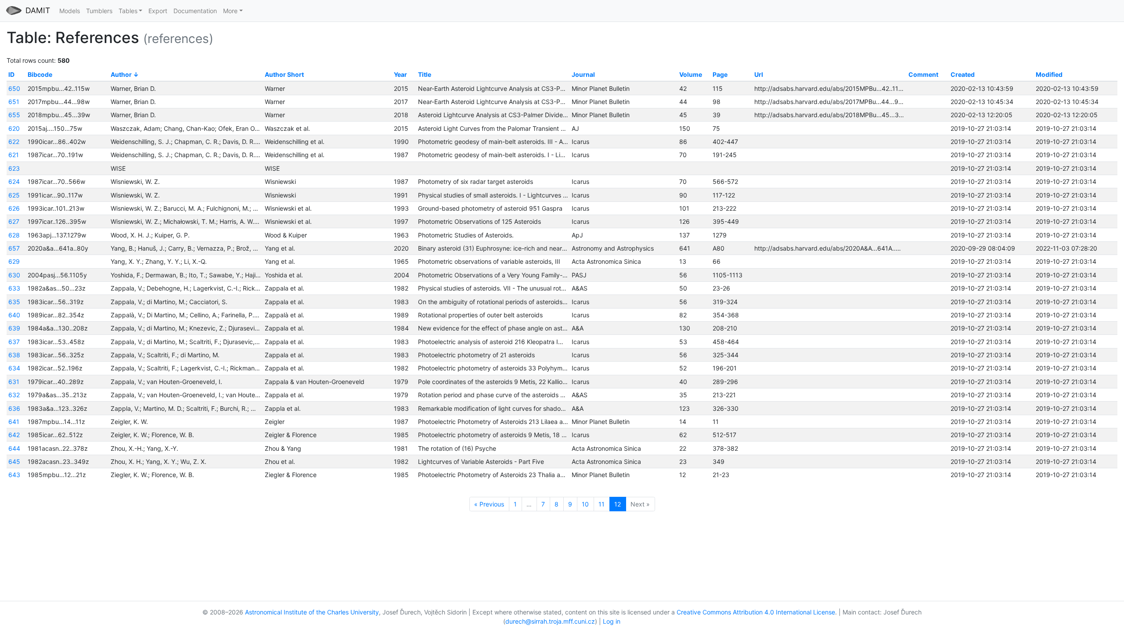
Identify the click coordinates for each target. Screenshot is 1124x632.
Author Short (284, 74)
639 (14, 328)
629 (14, 261)
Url (758, 74)
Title (424, 74)
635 (14, 301)
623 (14, 168)
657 (14, 248)
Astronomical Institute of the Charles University (312, 612)
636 (14, 408)
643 (14, 474)
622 (13, 141)
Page (720, 74)
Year (400, 74)
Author (121, 74)
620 (14, 128)
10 (585, 504)
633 (14, 288)
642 (14, 434)
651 (13, 101)
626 (14, 208)
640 (14, 315)
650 (14, 88)
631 (13, 381)
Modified (1049, 74)
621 (13, 154)
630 (14, 275)
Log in (611, 621)
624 (14, 181)
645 (14, 461)
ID (11, 74)
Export (157, 10)
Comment (923, 74)
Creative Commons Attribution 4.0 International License (756, 612)
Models (69, 10)
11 (601, 504)
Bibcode (40, 74)
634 (14, 368)
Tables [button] (128, 10)
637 (14, 341)
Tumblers (99, 10)
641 (13, 421)
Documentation (195, 10)
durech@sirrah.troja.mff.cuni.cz (550, 621)
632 (14, 395)
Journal (583, 74)
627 (13, 221)
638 (14, 355)
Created (963, 74)
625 (14, 195)
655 (14, 114)
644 (14, 448)
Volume (690, 74)
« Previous (489, 504)
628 (14, 235)
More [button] (230, 10)
